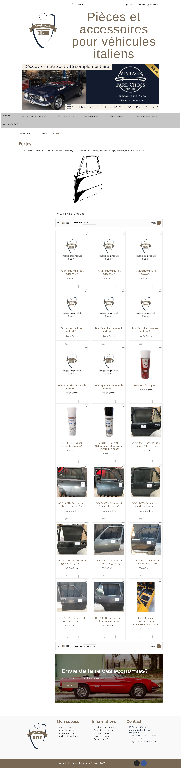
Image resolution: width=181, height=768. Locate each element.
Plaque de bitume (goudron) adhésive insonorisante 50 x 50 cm (146, 620)
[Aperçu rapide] (66, 286)
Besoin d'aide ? (10, 124)
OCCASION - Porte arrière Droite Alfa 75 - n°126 (109, 619)
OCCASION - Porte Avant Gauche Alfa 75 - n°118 (146, 562)
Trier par (78, 223)
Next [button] (156, 87)
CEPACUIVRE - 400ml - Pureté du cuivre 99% (72, 444)
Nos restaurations (92, 116)
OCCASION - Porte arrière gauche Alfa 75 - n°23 (146, 505)
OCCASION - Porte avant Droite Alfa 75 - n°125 (72, 619)
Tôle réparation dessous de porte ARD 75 (109, 387)
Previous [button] (25, 87)
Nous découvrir (66, 116)
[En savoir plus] (78, 287)
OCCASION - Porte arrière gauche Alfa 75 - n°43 (72, 562)
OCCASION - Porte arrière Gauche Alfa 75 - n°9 (146, 444)
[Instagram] (137, 763)
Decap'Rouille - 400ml (145, 385)
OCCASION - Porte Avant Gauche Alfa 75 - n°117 (109, 562)
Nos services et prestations (35, 116)
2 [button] (91, 108)
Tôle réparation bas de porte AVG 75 (72, 272)
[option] (90, 87)
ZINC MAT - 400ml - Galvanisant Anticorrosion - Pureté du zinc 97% (109, 445)
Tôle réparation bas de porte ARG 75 (146, 272)
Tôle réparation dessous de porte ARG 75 (72, 387)
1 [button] (89, 108)
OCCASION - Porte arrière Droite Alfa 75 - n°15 (72, 505)
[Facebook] (144, 763)
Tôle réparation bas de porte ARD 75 (72, 329)
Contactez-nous (118, 116)
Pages (153, 223)
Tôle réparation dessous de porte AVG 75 (109, 329)
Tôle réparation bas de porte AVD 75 (109, 272)
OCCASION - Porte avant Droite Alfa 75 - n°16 (109, 505)
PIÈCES (6, 116)
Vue (58, 223)
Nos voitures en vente (146, 116)
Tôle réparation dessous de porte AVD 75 (146, 329)
